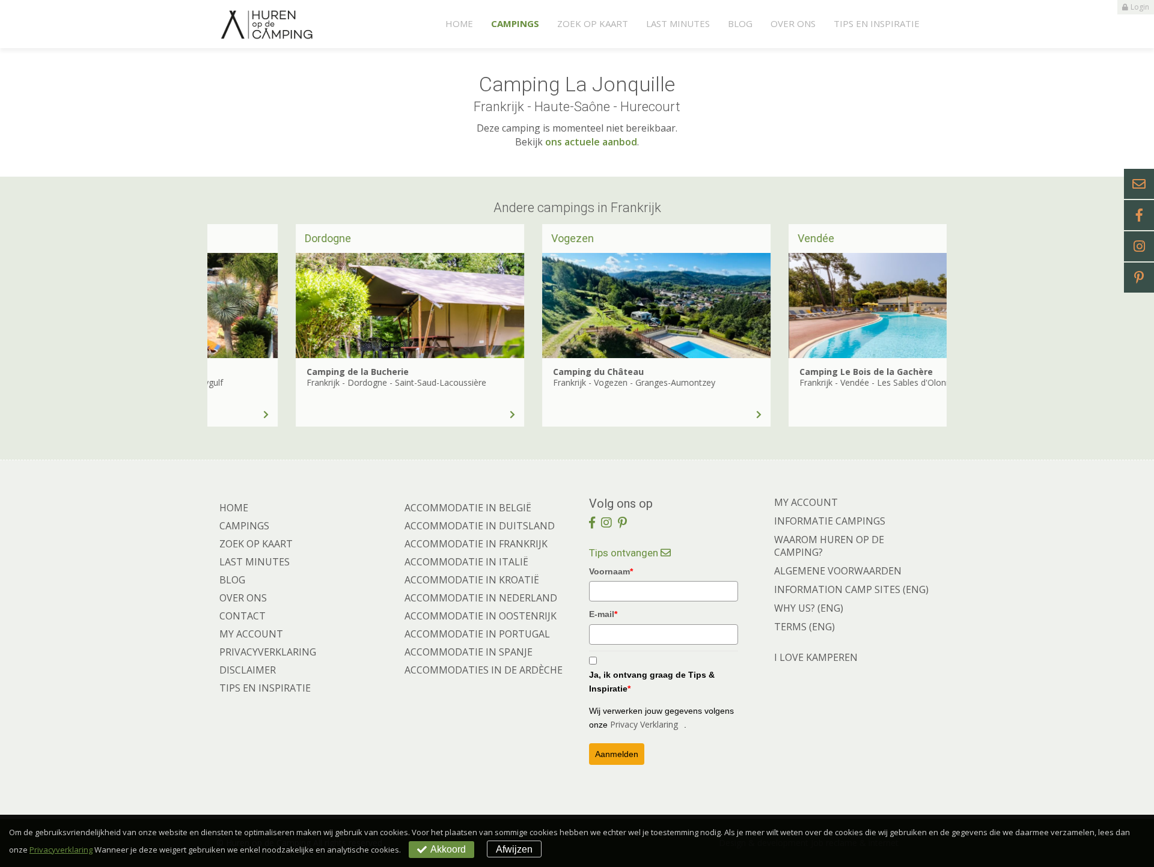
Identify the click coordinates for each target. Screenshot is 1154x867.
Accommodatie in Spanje (469, 652)
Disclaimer (247, 670)
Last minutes (678, 23)
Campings (515, 23)
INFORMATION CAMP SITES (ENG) (851, 589)
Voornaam (611, 571)
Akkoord (448, 849)
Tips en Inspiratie (877, 23)
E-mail (603, 614)
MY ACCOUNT (806, 502)
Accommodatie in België (468, 507)
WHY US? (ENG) (808, 608)
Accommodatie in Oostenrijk (481, 615)
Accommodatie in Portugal (477, 633)
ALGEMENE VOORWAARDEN (838, 570)
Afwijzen (514, 849)
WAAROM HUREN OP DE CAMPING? (829, 546)
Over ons (793, 23)
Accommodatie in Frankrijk (476, 543)
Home (459, 23)
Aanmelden (616, 754)
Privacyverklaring (267, 652)
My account (251, 633)
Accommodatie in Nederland (481, 597)
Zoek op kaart (592, 23)
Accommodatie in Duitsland (480, 525)
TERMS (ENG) (804, 626)
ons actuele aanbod (591, 141)
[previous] (237, 325)
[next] (917, 325)
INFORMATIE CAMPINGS (829, 521)
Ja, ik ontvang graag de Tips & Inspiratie (652, 681)
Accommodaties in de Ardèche (484, 670)
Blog (740, 23)
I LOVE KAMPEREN (816, 657)
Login (1140, 7)
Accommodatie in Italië (466, 561)
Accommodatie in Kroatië (472, 579)
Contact (242, 615)
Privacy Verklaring (644, 724)
